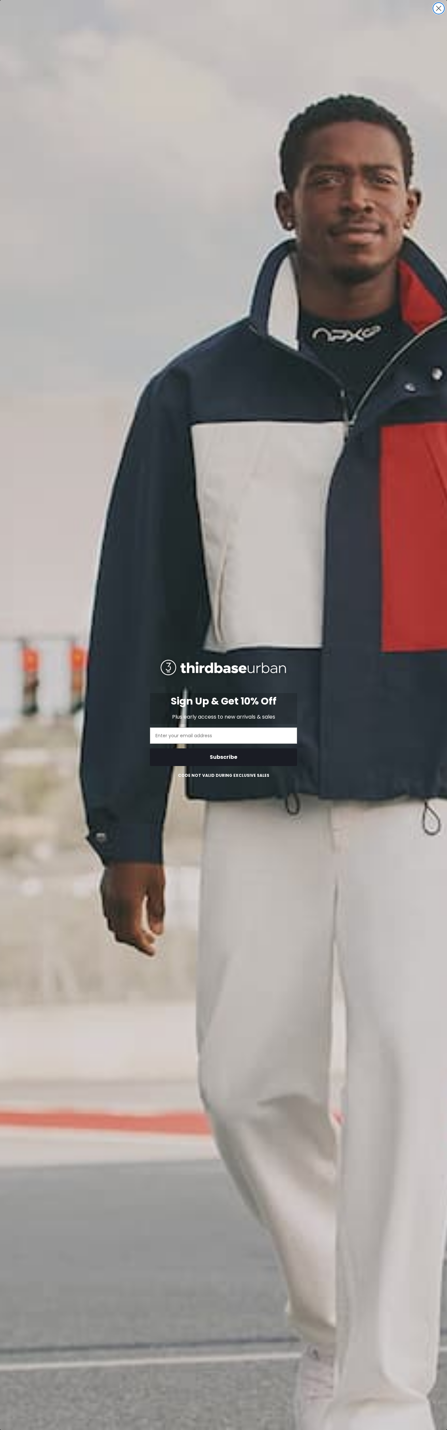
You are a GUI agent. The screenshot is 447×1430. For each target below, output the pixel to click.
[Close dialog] (438, 8)
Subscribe (223, 757)
